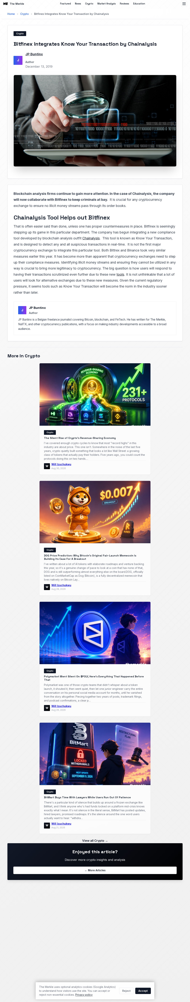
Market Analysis (106, 3)
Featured (65, 3)
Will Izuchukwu (61, 464)
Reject (126, 990)
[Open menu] (184, 4)
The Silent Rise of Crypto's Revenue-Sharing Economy (80, 438)
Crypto (89, 3)
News (78, 3)
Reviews (124, 3)
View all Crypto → (95, 840)
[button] (95, 121)
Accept (143, 990)
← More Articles (95, 870)
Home (11, 13)
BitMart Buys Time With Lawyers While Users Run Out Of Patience (87, 797)
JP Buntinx (34, 54)
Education (139, 3)
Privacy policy (84, 994)
